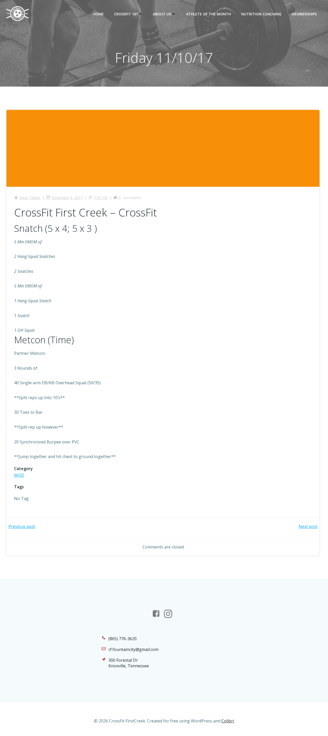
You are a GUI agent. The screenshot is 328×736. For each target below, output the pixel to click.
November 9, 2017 (67, 197)
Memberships (304, 14)
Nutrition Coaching (261, 14)
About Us (162, 14)
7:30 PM (100, 197)
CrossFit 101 (126, 14)
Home (98, 14)
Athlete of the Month (208, 14)
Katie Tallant (29, 197)
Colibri (227, 721)
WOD (19, 475)
